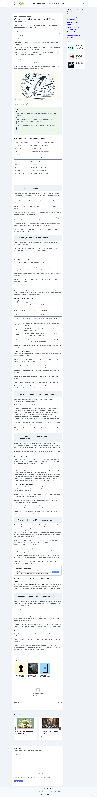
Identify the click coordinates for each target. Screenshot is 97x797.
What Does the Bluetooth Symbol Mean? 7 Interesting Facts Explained (75, 11)
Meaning (39, 3)
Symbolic (29, 16)
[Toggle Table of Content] (27, 104)
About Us (48, 3)
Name (43, 3)
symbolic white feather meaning (30, 530)
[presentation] (25, 723)
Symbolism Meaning (22, 16)
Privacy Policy (61, 3)
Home (34, 3)
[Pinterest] (52, 788)
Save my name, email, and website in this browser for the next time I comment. (33, 777)
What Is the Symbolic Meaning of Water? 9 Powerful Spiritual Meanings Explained (75, 29)
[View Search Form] (84, 3)
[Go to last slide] (15, 728)
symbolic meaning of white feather (35, 584)
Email (41, 773)
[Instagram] (49, 788)
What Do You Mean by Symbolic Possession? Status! (22, 705)
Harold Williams (38, 693)
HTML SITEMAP (58, 791)
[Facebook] (44, 788)
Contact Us (54, 3)
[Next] (60, 728)
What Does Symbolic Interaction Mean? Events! (52, 705)
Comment (17, 754)
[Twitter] (47, 788)
